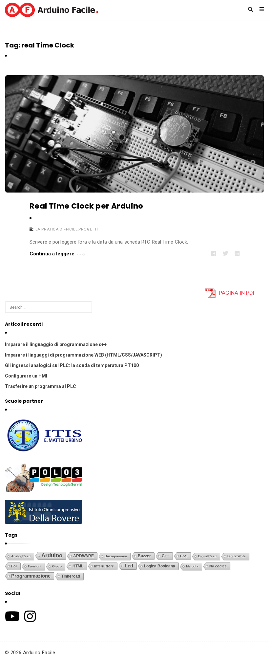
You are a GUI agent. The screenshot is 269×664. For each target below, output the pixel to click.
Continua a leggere (52, 254)
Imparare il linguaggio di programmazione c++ (56, 344)
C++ (165, 556)
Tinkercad (70, 576)
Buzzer (144, 556)
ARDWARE (83, 556)
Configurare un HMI (26, 375)
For (14, 566)
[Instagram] (30, 616)
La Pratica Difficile (56, 229)
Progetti (88, 229)
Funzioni (34, 566)
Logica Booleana (159, 566)
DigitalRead (207, 556)
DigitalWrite (236, 556)
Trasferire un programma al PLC (40, 386)
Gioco (57, 566)
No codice (218, 566)
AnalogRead (21, 556)
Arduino (51, 555)
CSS (183, 556)
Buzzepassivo (116, 556)
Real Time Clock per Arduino (86, 206)
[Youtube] (12, 616)
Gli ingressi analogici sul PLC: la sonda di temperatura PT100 (72, 365)
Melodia (192, 566)
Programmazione (31, 576)
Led (129, 565)
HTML (77, 566)
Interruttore (104, 566)
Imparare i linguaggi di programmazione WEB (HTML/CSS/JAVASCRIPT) (83, 355)
